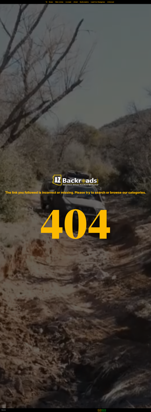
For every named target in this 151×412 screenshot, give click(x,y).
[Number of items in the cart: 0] (46, 2)
